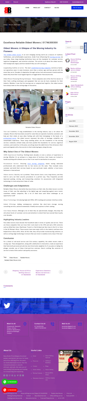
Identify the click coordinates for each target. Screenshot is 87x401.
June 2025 (72, 121)
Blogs (57, 7)
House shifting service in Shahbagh (76, 77)
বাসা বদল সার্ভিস (61, 398)
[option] (49, 306)
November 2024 (74, 136)
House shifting (49, 369)
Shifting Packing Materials (14, 395)
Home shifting (36, 369)
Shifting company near (50, 378)
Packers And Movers (57, 393)
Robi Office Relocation (75, 93)
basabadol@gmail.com (77, 2)
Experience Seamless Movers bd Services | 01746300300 (43, 273)
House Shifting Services (49, 356)
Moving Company (37, 373)
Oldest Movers (13, 257)
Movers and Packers (15, 24)
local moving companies (36, 163)
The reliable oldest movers (12, 54)
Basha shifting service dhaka (76, 69)
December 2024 (74, 131)
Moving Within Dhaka (49, 373)
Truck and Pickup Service (47, 398)
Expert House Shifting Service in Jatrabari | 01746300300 (37, 302)
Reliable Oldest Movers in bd (13, 260)
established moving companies (41, 68)
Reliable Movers (25, 257)
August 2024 (73, 141)
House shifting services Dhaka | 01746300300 (34, 393)
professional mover (10, 138)
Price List (16, 2)
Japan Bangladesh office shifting (77, 86)
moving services (55, 57)
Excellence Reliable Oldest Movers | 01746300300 (31, 42)
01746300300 (11, 382)
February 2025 (73, 126)
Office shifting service (56, 395)
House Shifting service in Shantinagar (76, 60)
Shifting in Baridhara (48, 361)
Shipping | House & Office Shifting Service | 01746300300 (22, 273)
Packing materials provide (14, 398)
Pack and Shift (70, 395)
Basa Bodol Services (40, 395)
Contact (7, 2)
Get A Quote (77, 7)
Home (27, 7)
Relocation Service (38, 378)
